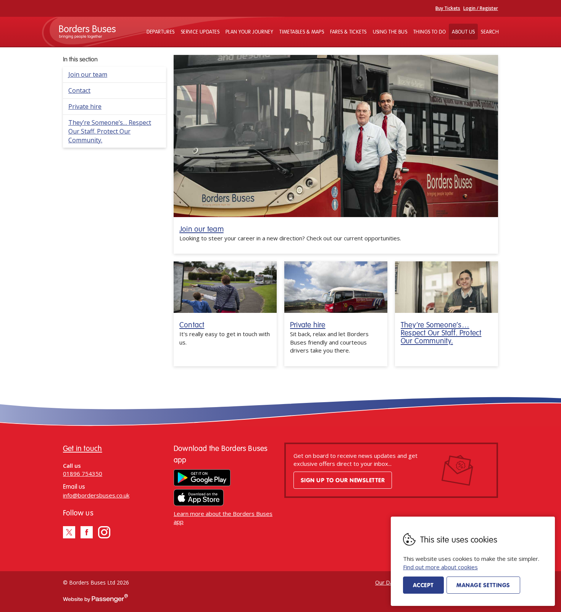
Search (490, 31)
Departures (160, 31)
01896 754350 (82, 473)
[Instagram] (104, 532)
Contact (79, 90)
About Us (463, 31)
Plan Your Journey (249, 31)
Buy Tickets (447, 8)
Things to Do (429, 31)
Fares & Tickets (348, 31)
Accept (423, 585)
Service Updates (200, 31)
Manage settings (483, 585)
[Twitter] (69, 532)
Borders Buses (87, 31)
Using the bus (390, 31)
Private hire (85, 106)
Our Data (386, 582)
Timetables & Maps (301, 31)
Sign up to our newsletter (343, 480)
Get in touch (82, 448)
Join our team (87, 74)
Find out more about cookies (440, 567)
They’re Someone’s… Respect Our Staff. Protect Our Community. (109, 131)
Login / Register (480, 8)
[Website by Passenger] (95, 600)
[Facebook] (87, 532)
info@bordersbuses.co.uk (96, 495)
